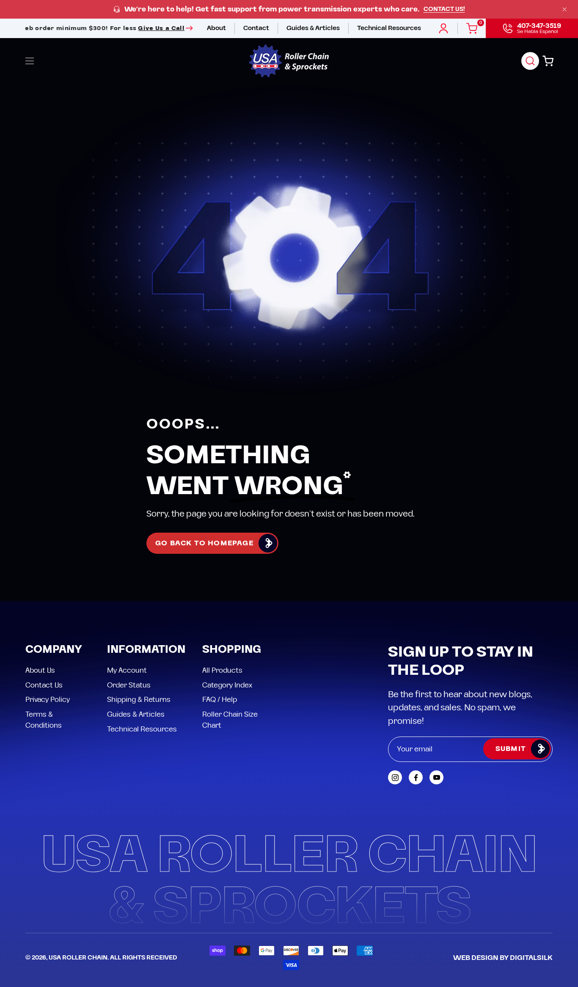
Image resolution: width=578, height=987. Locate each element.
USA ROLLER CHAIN (78, 958)
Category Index (227, 685)
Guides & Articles (136, 714)
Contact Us (44, 685)
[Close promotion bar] (564, 9)
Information (146, 650)
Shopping (231, 650)
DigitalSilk (531, 957)
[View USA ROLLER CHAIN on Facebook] (416, 777)
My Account (127, 670)
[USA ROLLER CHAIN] (289, 60)
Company (53, 650)
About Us (40, 670)
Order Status (129, 685)
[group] (289, 9)
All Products (222, 670)
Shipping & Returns (139, 700)
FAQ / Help (219, 700)
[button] (530, 61)
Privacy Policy (47, 700)
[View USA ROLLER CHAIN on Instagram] (395, 777)
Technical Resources (142, 729)
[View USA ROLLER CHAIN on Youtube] (436, 777)
